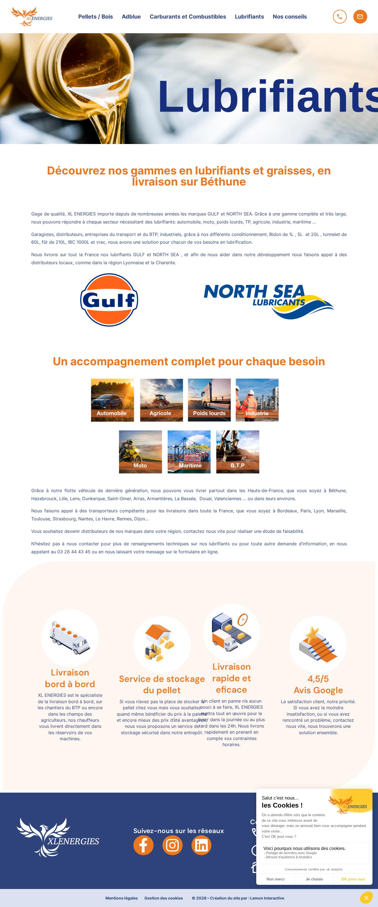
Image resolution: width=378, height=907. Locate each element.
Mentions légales (121, 898)
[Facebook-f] (143, 845)
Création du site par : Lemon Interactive (247, 898)
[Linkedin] (201, 845)
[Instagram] (172, 845)
